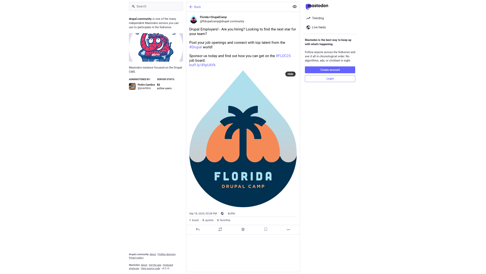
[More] (288, 229)
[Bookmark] (266, 229)
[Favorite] (243, 229)
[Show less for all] (295, 6)
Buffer (231, 213)
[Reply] (197, 229)
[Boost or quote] (220, 229)
